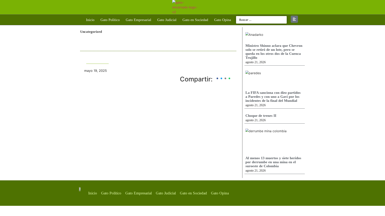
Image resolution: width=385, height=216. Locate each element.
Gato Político (110, 20)
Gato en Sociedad (195, 20)
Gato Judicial (166, 20)
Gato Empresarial (138, 20)
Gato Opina (222, 20)
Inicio (90, 20)
